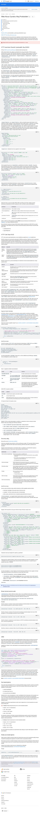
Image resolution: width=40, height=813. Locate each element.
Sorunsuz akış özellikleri (12, 441)
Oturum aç (37, 1)
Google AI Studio (29, 782)
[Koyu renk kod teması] (36, 84)
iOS (32, 319)
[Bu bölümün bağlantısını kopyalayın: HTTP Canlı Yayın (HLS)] (15, 234)
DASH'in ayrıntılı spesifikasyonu (10, 49)
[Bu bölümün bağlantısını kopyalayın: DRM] (5, 637)
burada (29, 237)
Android (30, 319)
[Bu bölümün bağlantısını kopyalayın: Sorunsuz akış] (10, 438)
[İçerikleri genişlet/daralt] (6, 19)
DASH (2, 35)
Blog (15, 777)
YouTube (15, 785)
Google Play (29, 787)
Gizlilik (5, 808)
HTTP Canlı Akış (6, 35)
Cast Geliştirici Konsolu (5, 777)
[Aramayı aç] (26, 1)
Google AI (2, 802)
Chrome (2, 797)
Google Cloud (29, 785)
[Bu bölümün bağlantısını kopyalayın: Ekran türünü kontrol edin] (17, 591)
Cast (10, 1)
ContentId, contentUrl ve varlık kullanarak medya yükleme (14, 678)
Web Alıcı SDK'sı (4, 32)
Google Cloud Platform (5, 800)
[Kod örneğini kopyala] (38, 84)
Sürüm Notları (3, 780)
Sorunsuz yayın (13, 35)
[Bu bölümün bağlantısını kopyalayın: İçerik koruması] (9, 341)
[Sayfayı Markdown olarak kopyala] (33, 17)
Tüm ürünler (3, 803)
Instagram (16, 780)
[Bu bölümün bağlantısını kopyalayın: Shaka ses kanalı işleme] (15, 735)
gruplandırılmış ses (11, 315)
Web (35, 319)
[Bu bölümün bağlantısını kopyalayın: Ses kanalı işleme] (12, 682)
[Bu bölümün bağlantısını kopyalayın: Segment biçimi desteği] (14, 311)
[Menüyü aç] (2, 1)
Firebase (28, 780)
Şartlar (2, 808)
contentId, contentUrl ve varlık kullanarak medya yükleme (28, 322)
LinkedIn (15, 782)
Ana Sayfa (3, 4)
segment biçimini (32, 296)
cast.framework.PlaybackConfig (19, 746)
